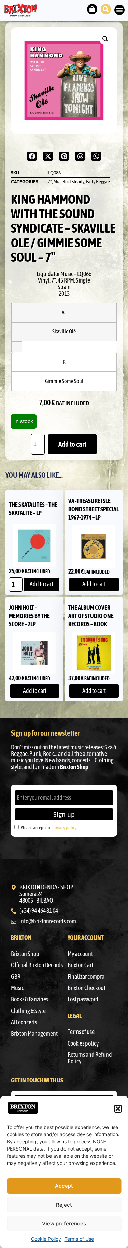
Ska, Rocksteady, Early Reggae (82, 181)
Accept (64, 1186)
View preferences (64, 1223)
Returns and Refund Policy (90, 1058)
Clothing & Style (28, 1011)
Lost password (83, 999)
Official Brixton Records (37, 965)
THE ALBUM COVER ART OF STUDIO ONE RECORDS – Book (91, 616)
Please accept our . (48, 827)
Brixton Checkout (86, 988)
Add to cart (72, 444)
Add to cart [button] (41, 584)
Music (17, 988)
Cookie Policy (46, 1239)
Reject (64, 1204)
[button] (117, 1108)
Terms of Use (79, 1239)
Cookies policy (83, 1043)
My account (80, 953)
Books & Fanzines (29, 999)
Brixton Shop (25, 953)
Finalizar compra (86, 976)
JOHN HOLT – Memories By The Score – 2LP (29, 616)
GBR (15, 976)
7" (50, 181)
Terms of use (81, 1031)
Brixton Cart (80, 965)
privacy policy (64, 827)
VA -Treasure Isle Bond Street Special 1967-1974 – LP (93, 509)
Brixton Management (34, 1033)
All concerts (24, 1022)
